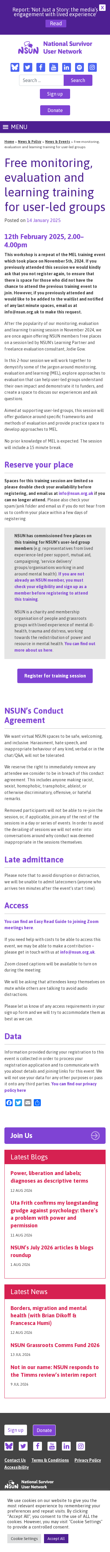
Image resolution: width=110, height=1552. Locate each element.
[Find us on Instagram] (92, 67)
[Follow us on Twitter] (27, 67)
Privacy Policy (88, 1460)
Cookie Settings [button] (24, 1538)
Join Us (21, 1135)
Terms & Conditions (50, 1460)
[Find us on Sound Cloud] (79, 67)
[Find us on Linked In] (66, 67)
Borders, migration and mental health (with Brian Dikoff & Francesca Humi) (49, 1315)
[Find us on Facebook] (40, 67)
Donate (55, 110)
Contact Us (15, 1460)
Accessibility (16, 1467)
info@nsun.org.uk (76, 493)
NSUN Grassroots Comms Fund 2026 (55, 1345)
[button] (19, 127)
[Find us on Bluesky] (15, 67)
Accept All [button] (56, 1538)
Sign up (55, 93)
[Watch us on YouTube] (53, 67)
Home (9, 142)
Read (56, 23)
